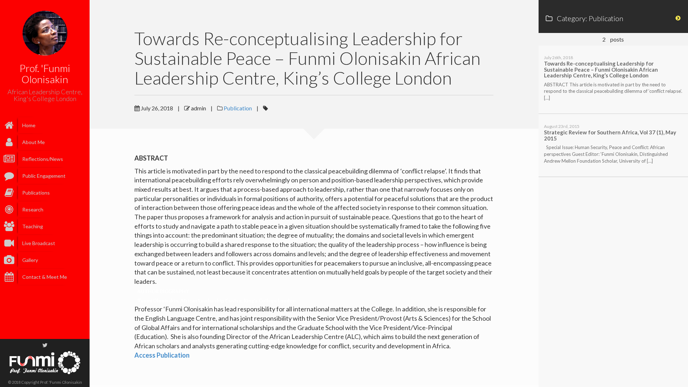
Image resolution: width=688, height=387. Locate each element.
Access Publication (162, 355)
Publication (238, 108)
